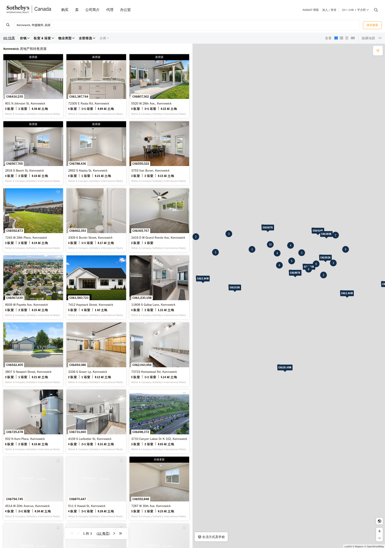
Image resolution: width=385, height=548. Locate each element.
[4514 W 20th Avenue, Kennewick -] (33, 488)
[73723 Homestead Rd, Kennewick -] (159, 354)
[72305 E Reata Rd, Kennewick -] (96, 86)
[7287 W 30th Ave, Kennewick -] (159, 488)
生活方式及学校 (213, 537)
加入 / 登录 (329, 10)
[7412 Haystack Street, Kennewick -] (96, 287)
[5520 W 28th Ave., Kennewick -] (159, 86)
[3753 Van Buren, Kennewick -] (159, 153)
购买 (64, 10)
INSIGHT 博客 (311, 10)
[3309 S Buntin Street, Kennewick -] (96, 220)
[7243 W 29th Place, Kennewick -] (33, 220)
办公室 (125, 10)
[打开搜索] (374, 10)
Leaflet (348, 546)
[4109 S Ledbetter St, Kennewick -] (96, 421)
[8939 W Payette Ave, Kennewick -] (33, 287)
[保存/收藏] (185, 125)
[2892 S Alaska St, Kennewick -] (96, 153)
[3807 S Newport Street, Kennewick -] (33, 354)
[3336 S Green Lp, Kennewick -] (96, 354)
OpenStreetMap (375, 546)
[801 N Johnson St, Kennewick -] (33, 86)
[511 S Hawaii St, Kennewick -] (96, 488)
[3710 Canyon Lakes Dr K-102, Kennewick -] (159, 421)
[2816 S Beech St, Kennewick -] (33, 153)
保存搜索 (372, 25)
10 (270, 244)
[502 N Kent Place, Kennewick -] (33, 421)
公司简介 (92, 10)
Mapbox (359, 546)
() (103, 534)
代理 (109, 10)
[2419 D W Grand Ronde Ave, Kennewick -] (159, 220)
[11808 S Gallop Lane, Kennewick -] (159, 287)
